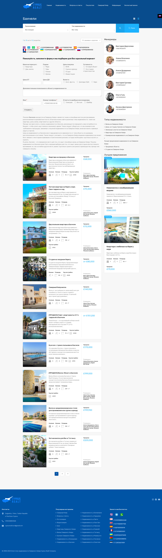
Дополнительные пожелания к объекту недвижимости (44, 88)
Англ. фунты (70, 82)
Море (47, 67)
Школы (48, 74)
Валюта (66, 80)
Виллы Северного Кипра (65, 532)
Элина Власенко (123, 58)
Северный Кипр (103, 5)
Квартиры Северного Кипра (66, 529)
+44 (65, 47)
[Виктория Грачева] (110, 88)
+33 (32, 50)
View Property (121, 179)
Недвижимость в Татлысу (91, 532)
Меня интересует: (30, 64)
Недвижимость (61, 5)
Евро (95, 82)
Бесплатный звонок (131, 5)
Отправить (28, 110)
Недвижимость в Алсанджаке (67, 539)
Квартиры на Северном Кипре (115, 132)
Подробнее (34, 175)
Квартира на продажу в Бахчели (62, 157)
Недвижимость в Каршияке (91, 516)
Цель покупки (68, 64)
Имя (25, 100)
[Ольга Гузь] (110, 100)
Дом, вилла (29, 69)
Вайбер (89, 102)
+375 (68, 50)
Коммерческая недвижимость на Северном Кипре (122, 135)
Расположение (30, 26)
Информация (116, 5)
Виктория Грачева (123, 83)
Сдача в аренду (71, 69)
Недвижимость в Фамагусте (91, 535)
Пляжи (48, 72)
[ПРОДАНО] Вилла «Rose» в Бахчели (63, 373)
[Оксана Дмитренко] (110, 112)
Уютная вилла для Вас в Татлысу (62, 438)
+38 (50, 50)
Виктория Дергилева (125, 46)
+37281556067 (121, 85)
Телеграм (69, 102)
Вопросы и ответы (76, 5)
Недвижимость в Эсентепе (91, 542)
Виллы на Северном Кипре (114, 124)
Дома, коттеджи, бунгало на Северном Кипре (120, 127)
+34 (83, 47)
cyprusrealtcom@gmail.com (14, 526)
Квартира (28, 67)
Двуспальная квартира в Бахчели (62, 224)
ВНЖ (67, 67)
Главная (49, 5)
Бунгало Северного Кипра (65, 535)
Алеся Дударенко (123, 71)
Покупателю (90, 5)
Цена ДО (46, 80)
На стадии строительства (88, 70)
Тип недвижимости (78, 26)
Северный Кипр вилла (57, 287)
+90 (47, 47)
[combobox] (46, 30)
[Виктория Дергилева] (110, 51)
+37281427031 (120, 73)
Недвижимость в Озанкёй (91, 529)
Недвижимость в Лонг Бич (91, 522)
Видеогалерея (61, 522)
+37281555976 (121, 61)
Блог (58, 526)
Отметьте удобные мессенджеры (76, 100)
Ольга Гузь (120, 95)
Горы (47, 69)
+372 (32, 52)
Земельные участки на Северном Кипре (118, 130)
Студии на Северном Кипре (114, 149)
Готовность (87, 64)
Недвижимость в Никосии (91, 526)
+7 (87, 50)
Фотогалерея (61, 519)
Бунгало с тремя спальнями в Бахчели (64, 345)
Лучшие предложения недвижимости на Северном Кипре (121, 142)
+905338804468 (10, 521)
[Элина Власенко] (110, 63)
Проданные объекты (112, 146)
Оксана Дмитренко (124, 107)
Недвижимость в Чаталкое (91, 539)
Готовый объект (91, 67)
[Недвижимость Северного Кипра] (32, 8)
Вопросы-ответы (63, 516)
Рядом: (46, 64)
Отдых (68, 72)
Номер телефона (50, 100)
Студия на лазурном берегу (60, 259)
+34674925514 (121, 48)
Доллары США (84, 82)
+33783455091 (121, 109)
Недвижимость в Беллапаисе (92, 512)
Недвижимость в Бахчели (65, 542)
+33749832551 (121, 97)
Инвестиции (70, 74)
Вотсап (79, 102)
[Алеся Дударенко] (110, 76)
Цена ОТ (26, 80)
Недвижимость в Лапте (90, 519)
